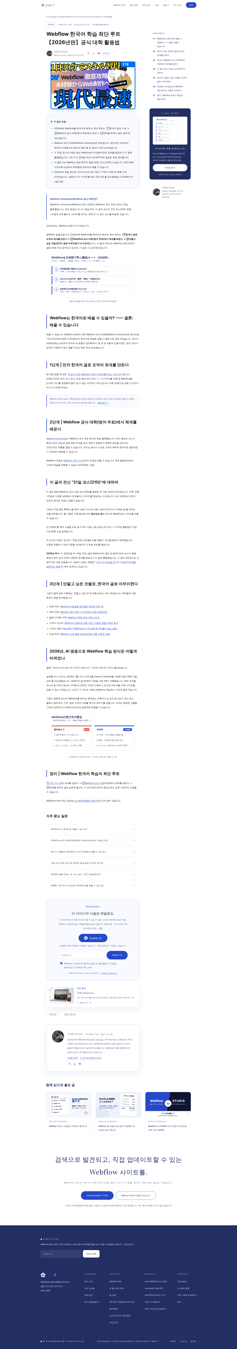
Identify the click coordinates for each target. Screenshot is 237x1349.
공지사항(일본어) (91, 1302)
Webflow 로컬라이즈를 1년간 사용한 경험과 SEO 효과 (91, 623)
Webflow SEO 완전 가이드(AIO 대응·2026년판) (83, 612)
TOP (48, 17)
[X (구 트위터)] (88, 53)
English (183, 1341)
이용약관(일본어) (104, 1341)
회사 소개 (177, 5)
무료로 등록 (91, 1254)
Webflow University (56, 438)
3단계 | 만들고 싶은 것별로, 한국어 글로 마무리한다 (172, 79)
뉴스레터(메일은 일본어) (86, 800)
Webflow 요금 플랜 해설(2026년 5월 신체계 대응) (85, 634)
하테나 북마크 (70, 1014)
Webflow (62, 17)
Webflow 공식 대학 (94, 783)
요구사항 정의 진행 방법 (119, 1315)
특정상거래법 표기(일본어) (147, 1341)
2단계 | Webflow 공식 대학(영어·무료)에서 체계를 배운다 (171, 62)
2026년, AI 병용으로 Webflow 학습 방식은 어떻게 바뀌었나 (170, 88)
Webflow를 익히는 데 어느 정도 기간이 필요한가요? (76, 874)
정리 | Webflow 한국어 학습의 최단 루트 (170, 97)
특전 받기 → (102, 403)
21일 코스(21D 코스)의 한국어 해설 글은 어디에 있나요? (77, 863)
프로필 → (106, 53)
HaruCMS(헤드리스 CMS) (156, 1281)
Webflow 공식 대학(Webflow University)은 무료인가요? (79, 840)
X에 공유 (53, 1014)
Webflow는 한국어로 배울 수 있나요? (69, 829)
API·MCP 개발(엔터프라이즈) (122, 1302)
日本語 (173, 1341)
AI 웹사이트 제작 (116, 1288)
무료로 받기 (170, 167)
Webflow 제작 (119, 5)
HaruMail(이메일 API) (154, 1288)
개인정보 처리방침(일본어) (123, 1341)
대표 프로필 (89, 1288)
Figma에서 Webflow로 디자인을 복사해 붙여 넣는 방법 (89, 628)
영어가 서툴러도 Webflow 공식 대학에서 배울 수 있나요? (78, 851)
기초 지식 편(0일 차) (106, 562)
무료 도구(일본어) (152, 1302)
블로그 (166, 5)
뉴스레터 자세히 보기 (109, 973)
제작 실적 (146, 5)
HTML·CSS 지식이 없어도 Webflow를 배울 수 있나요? (77, 885)
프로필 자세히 (72, 1058)
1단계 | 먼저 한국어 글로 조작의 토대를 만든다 (170, 53)
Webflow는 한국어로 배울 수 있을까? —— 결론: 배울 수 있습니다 (169, 42)
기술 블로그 (54, 17)
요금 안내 (113, 1322)
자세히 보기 (129, 1244)
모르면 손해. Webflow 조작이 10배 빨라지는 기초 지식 (95, 374)
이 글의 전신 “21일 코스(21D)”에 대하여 (171, 71)
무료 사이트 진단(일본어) (155, 1309)
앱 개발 (112, 1295)
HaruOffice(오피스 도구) (155, 1295)
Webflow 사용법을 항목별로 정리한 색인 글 (81, 606)
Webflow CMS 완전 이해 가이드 (84, 617)
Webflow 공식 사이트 (74, 460)
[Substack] (99, 53)
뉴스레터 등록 (183, 1288)
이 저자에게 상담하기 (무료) (90, 1058)
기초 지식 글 (55, 783)
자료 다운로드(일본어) (186, 1295)
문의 (191, 5)
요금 (157, 5)
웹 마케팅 (134, 5)
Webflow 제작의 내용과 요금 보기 (135, 1195)
